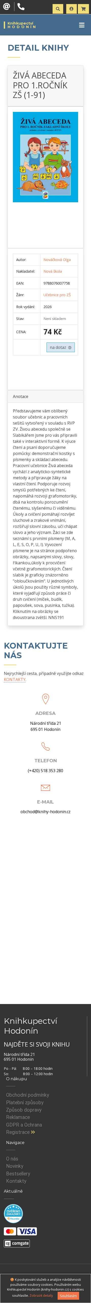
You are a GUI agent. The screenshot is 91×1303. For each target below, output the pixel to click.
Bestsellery (18, 1174)
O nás (12, 1159)
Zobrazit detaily (41, 1295)
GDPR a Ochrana (24, 1125)
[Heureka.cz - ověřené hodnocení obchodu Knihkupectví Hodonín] (13, 1213)
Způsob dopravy (23, 1110)
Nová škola (52, 271)
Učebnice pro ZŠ (57, 294)
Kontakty (16, 1181)
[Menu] (82, 25)
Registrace (18, 1132)
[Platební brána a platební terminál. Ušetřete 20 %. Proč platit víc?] (17, 1241)
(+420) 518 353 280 (45, 770)
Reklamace (18, 1117)
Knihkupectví (22, 25)
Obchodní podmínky (27, 1095)
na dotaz (59, 347)
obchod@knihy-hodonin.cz (45, 811)
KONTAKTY (15, 679)
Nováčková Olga (57, 259)
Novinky (14, 1166)
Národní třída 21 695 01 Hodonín (45, 726)
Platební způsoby (24, 1103)
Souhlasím (68, 1295)
